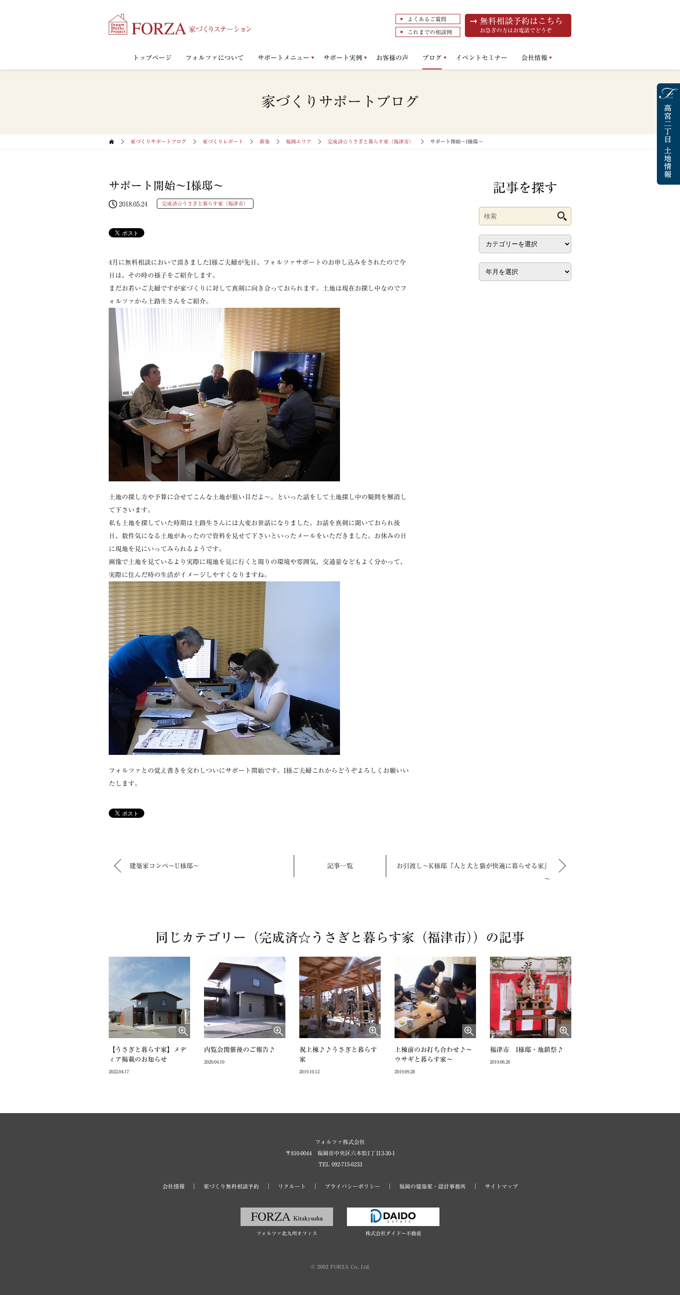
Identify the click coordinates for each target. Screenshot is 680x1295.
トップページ (152, 58)
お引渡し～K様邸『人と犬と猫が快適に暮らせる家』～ (473, 872)
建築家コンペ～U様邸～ (164, 866)
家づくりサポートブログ (158, 141)
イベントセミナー (481, 58)
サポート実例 (342, 58)
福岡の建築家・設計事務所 (432, 1186)
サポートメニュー (283, 58)
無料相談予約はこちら (521, 25)
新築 (265, 141)
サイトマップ (501, 1186)
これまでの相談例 (430, 32)
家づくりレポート (223, 141)
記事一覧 (340, 866)
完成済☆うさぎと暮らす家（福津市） (371, 141)
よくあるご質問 (427, 19)
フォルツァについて (214, 58)
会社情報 (534, 58)
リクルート (292, 1186)
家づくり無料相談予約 (231, 1186)
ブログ (432, 58)
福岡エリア (298, 141)
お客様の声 (392, 58)
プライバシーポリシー (352, 1186)
